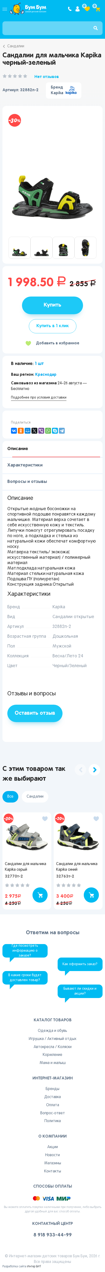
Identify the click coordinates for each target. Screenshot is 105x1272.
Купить (52, 305)
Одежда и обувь (52, 1031)
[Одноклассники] (21, 431)
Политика (52, 1121)
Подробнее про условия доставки (38, 397)
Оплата (52, 1105)
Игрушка (36, 1039)
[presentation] (80, 770)
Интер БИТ (34, 1266)
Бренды (52, 1089)
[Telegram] (62, 431)
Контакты (52, 1171)
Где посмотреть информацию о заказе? (25, 950)
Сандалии (15, 46)
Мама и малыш (53, 1063)
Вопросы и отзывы (27, 482)
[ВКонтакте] (14, 431)
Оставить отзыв (35, 713)
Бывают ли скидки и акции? (79, 991)
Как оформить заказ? (80, 964)
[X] (34, 431)
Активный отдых (61, 1039)
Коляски (65, 1047)
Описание (17, 449)
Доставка (52, 1097)
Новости (52, 1155)
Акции (52, 1147)
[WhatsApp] (48, 431)
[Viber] (41, 431)
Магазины (52, 1163)
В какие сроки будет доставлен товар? (25, 978)
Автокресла (44, 1047)
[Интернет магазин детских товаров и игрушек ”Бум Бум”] (28, 9)
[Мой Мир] (28, 431)
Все (10, 796)
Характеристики (24, 465)
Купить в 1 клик (52, 326)
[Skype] (55, 431)
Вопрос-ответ (52, 1113)
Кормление (52, 1055)
